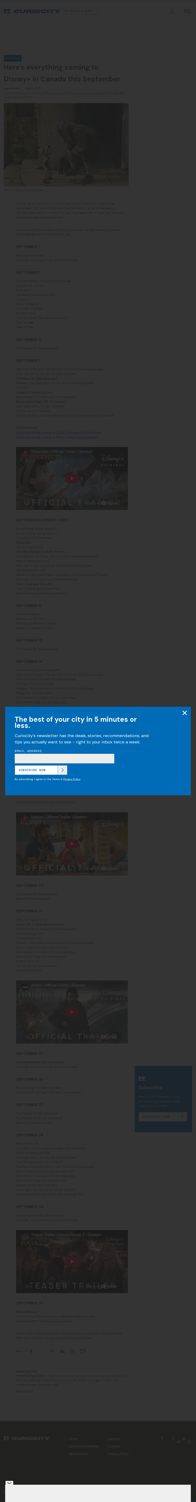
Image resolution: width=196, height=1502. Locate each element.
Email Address (28, 751)
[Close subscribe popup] (184, 713)
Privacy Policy (71, 779)
